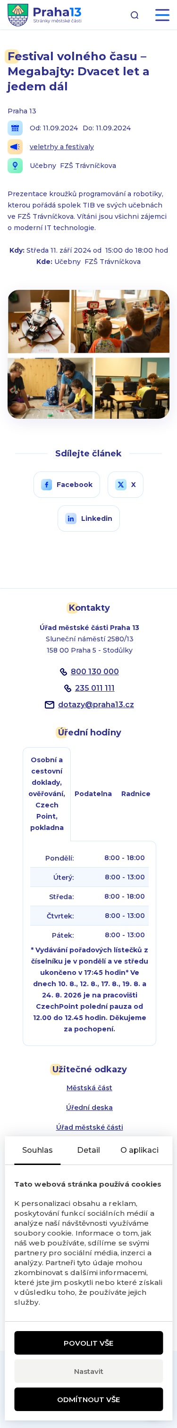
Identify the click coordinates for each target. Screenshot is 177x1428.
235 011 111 (95, 688)
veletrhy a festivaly (62, 147)
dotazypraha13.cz (96, 704)
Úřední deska (89, 1107)
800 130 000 (95, 671)
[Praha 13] (44, 15)
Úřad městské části (89, 1127)
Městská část (89, 1088)
